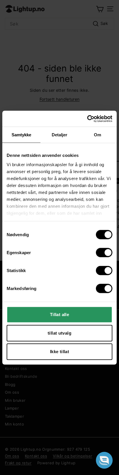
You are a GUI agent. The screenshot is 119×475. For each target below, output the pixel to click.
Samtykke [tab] (21, 134)
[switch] (104, 252)
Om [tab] (97, 134)
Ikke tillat (59, 351)
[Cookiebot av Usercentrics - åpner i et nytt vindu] (87, 118)
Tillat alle (59, 314)
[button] (104, 460)
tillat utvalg (59, 333)
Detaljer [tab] (60, 134)
